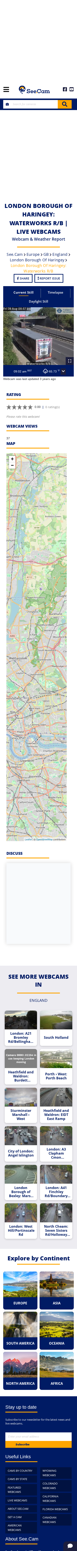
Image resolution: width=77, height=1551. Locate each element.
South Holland (56, 1038)
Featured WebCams (14, 1490)
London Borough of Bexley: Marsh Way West (21, 1192)
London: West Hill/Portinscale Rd (21, 1230)
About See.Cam (18, 1509)
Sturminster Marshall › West (20, 1115)
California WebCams (50, 1498)
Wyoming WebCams (49, 1473)
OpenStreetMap (44, 839)
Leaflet (28, 839)
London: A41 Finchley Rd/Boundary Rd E (56, 1192)
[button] (63, 371)
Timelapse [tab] (55, 292)
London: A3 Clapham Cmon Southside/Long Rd (56, 1153)
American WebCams (15, 1527)
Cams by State (17, 1479)
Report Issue (49, 278)
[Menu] (6, 89)
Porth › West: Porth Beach (56, 1076)
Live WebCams (17, 1500)
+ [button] (12, 459)
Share (24, 278)
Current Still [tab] (23, 292)
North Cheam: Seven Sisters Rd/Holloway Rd (56, 1230)
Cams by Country (20, 1471)
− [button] (12, 465)
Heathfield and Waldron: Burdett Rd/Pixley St (21, 1076)
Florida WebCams (55, 1509)
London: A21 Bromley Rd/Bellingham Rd (21, 1038)
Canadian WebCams (49, 1520)
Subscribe (23, 1444)
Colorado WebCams (50, 1486)
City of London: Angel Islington (21, 1153)
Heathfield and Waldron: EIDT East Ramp (56, 1115)
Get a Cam (15, 1517)
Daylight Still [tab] (38, 301)
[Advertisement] (38, 40)
